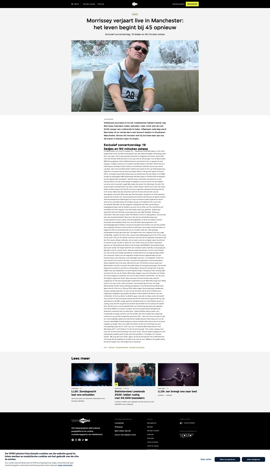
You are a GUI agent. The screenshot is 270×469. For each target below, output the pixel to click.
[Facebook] (79, 440)
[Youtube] (86, 440)
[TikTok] (83, 440)
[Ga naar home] (135, 4)
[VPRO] (187, 436)
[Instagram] (76, 440)
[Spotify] (72, 440)
